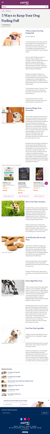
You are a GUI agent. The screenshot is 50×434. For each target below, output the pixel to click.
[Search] (46, 7)
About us (16, 426)
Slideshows (8, 11)
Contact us (28, 426)
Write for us (22, 426)
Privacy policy (25, 427)
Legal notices (33, 427)
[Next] (46, 183)
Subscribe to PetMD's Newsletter (9, 410)
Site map (39, 427)
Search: (4, 7)
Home (3, 11)
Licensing (34, 426)
